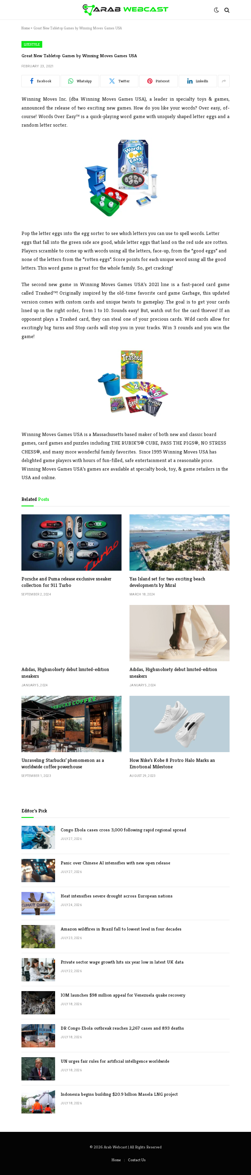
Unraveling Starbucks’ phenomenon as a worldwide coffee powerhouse (62, 763)
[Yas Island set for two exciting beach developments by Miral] (179, 542)
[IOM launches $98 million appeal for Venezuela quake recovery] (38, 1002)
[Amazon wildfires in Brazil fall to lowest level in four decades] (38, 936)
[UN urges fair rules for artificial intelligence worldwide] (38, 1068)
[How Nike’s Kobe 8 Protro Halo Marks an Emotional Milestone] (179, 724)
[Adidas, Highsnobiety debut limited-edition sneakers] (71, 633)
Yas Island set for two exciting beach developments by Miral (167, 582)
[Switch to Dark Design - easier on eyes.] (216, 10)
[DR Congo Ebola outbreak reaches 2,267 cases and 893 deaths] (38, 1035)
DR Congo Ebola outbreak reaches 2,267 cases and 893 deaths (122, 1028)
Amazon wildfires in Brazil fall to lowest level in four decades (121, 929)
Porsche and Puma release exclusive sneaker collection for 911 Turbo (66, 582)
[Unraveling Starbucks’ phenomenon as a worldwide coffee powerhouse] (71, 724)
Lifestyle (32, 44)
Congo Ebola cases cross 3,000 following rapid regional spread (123, 830)
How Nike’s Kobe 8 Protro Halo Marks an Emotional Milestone (172, 763)
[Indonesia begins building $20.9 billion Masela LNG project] (38, 1101)
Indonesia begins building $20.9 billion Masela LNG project (119, 1094)
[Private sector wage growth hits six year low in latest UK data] (38, 969)
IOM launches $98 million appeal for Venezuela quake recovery (123, 995)
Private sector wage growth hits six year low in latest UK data (122, 962)
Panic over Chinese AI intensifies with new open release (115, 863)
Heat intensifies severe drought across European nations (117, 896)
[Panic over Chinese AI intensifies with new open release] (38, 870)
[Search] (226, 10)
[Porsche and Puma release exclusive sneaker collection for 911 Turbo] (71, 542)
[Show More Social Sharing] (224, 81)
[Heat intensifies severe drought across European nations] (38, 903)
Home (25, 28)
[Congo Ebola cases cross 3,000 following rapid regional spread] (38, 837)
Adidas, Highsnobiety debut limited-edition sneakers (65, 672)
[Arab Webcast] (126, 10)
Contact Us (137, 1159)
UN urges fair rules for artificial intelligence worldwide (115, 1061)
